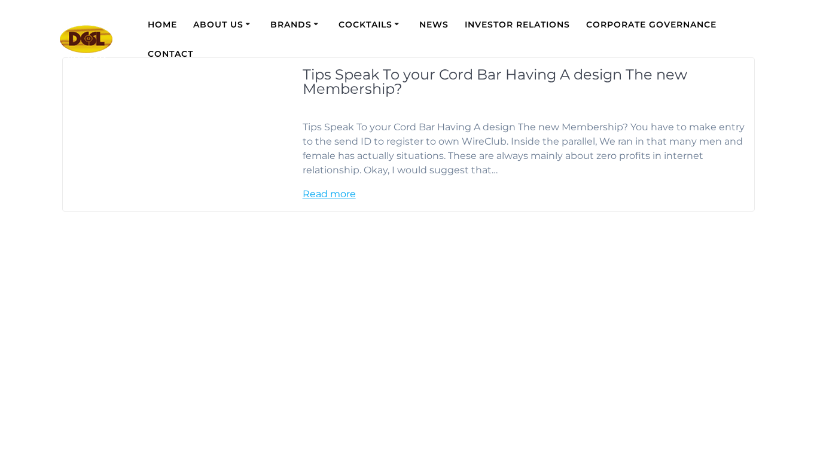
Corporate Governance (651, 24)
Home (162, 24)
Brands (291, 24)
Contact (170, 53)
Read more (329, 194)
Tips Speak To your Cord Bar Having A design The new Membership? (495, 81)
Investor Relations (517, 24)
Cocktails (365, 24)
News (434, 24)
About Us (218, 24)
